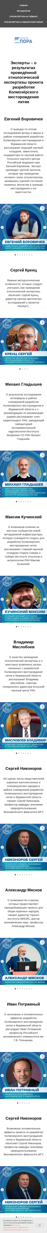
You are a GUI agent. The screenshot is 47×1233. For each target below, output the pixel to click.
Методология (23, 11)
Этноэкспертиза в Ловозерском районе (23, 22)
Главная (24, 5)
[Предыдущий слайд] (2, 227)
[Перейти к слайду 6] (27, 254)
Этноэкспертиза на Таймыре (23, 17)
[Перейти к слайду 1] (15, 254)
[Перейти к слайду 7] (29, 254)
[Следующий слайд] (44, 227)
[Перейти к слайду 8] (31, 254)
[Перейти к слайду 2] (17, 254)
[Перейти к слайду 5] (24, 254)
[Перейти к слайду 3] (19, 254)
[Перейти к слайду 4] (22, 254)
